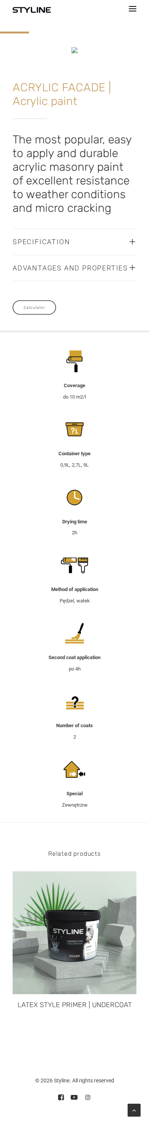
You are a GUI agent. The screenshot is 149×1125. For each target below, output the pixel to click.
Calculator (34, 307)
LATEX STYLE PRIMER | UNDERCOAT (75, 1005)
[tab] (74, 242)
